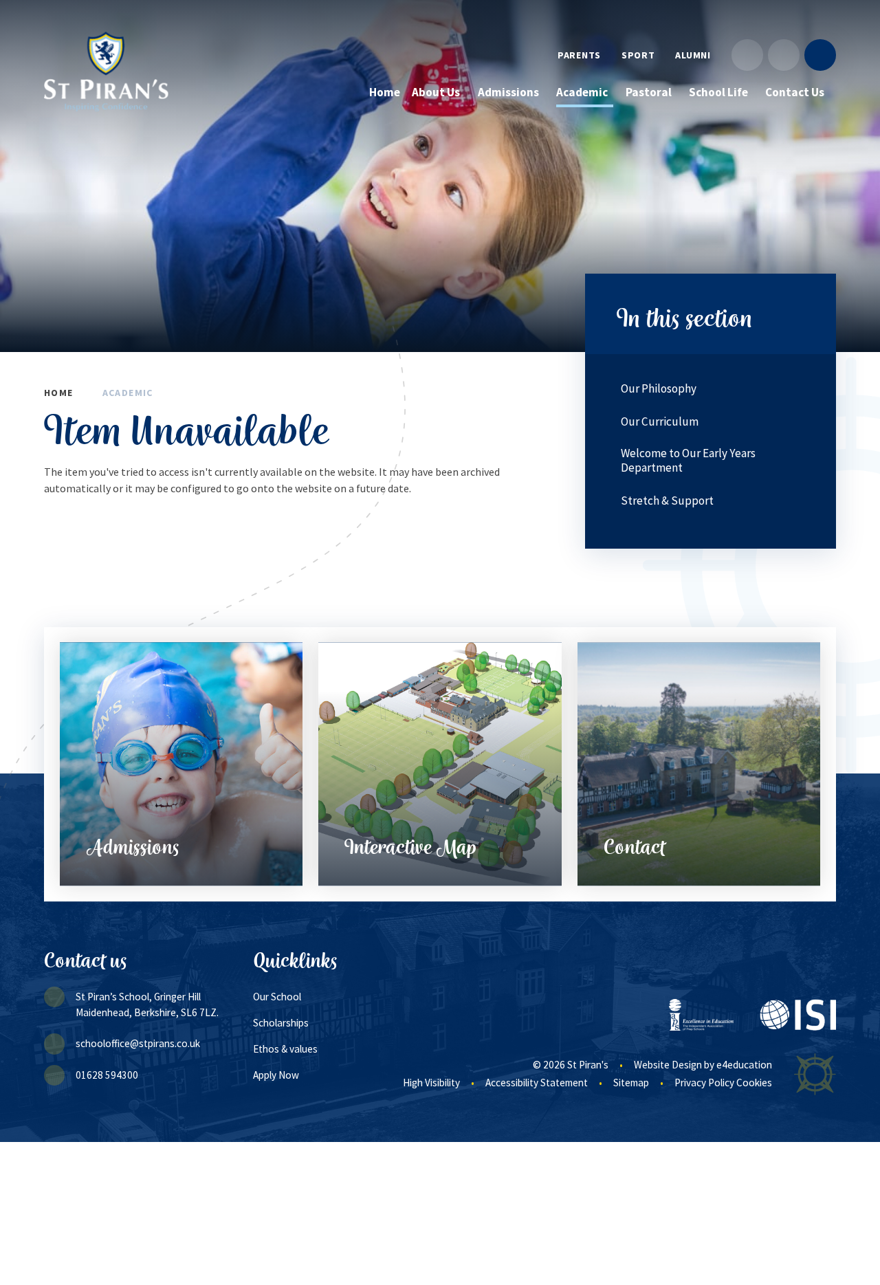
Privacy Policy (704, 1082)
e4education (744, 1064)
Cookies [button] (754, 1082)
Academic (127, 392)
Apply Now (276, 1074)
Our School (277, 996)
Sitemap (631, 1082)
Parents (579, 55)
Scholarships (281, 1022)
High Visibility (431, 1082)
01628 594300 (107, 1074)
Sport (638, 55)
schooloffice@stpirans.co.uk (138, 1043)
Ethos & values (285, 1048)
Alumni (692, 55)
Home (59, 392)
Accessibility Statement (536, 1082)
